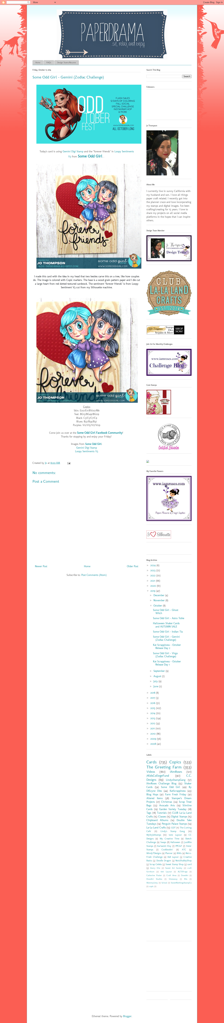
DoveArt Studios (154, 879)
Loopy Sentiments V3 (86, 451)
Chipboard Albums (157, 820)
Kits (185, 879)
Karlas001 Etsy (164, 845)
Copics (175, 762)
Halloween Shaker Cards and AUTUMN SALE (166, 625)
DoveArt (184, 875)
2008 (153, 743)
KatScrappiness (178, 790)
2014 (153, 713)
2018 (153, 692)
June (156, 686)
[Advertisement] (166, 916)
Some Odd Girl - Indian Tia (168, 631)
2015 (153, 708)
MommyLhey (152, 882)
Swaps (163, 842)
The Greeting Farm (164, 767)
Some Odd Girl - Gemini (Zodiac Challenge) (166, 638)
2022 (153, 575)
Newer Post (41, 566)
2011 (153, 728)
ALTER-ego (182, 871)
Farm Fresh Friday (175, 794)
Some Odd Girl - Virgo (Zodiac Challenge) (165, 655)
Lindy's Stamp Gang (173, 831)
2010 (153, 733)
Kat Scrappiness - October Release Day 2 (167, 646)
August (157, 676)
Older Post (132, 566)
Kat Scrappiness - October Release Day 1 (167, 663)
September (159, 671)
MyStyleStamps (153, 834)
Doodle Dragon (163, 860)
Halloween (175, 842)
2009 (153, 738)
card (189, 864)
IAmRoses (176, 772)
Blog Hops (152, 794)
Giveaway (173, 879)
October (158, 605)
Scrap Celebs (156, 864)
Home (37, 62)
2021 (153, 580)
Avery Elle (155, 868)
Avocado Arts (167, 805)
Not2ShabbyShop (183, 860)
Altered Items (154, 798)
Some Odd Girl (90, 156)
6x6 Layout (166, 871)
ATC (184, 849)
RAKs (179, 853)
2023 (153, 570)
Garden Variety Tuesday (173, 809)
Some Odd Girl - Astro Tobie (168, 618)
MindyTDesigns (153, 853)
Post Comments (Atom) (94, 575)
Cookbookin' (167, 849)
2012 (153, 723)
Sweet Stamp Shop (174, 864)
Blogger (127, 1016)
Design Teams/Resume (66, 62)
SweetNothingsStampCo (181, 882)
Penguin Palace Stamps (174, 823)
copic (151, 886)
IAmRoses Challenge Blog (161, 783)
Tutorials (162, 812)
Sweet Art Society (173, 868)
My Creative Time (169, 838)
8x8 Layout (173, 856)
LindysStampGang (175, 779)
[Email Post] (68, 462)
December (159, 595)
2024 (153, 565)
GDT (173, 827)
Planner (169, 853)
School (164, 882)
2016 (153, 703)
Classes (162, 816)
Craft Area (171, 875)
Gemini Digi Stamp (73, 151)
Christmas (166, 801)
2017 (153, 697)
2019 (153, 590)
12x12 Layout (175, 834)
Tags (148, 812)
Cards (151, 762)
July (156, 681)
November (159, 600)
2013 (153, 718)
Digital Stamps (179, 816)
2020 (153, 585)
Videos (150, 772)
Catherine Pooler (154, 875)
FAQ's (48, 62)
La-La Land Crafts (156, 827)
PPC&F (178, 845)
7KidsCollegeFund (157, 775)
